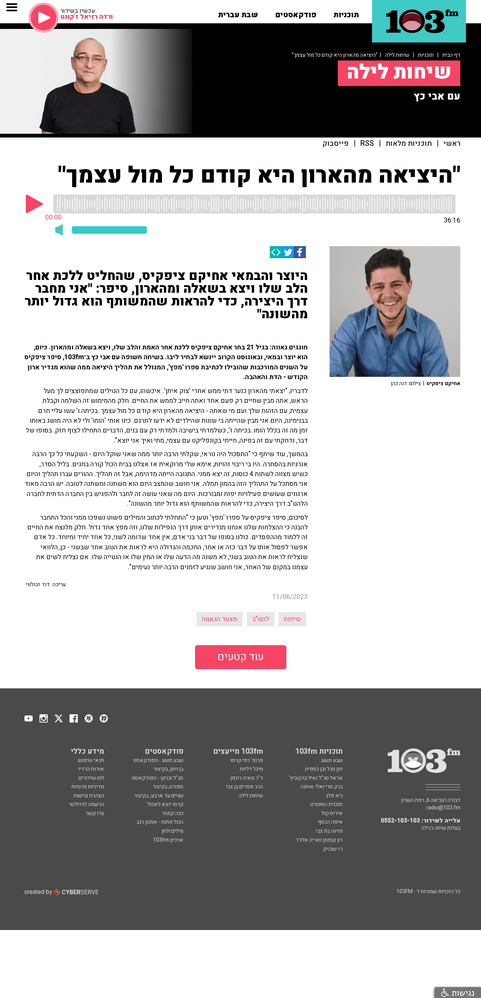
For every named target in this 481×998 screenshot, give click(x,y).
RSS (367, 144)
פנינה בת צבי (329, 831)
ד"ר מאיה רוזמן (246, 778)
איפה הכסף (330, 822)
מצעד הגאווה (219, 619)
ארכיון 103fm (168, 840)
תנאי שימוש (91, 760)
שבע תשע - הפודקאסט (158, 760)
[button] (346, 12)
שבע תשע (332, 760)
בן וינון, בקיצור (168, 769)
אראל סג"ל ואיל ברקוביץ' (316, 778)
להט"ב (260, 619)
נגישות (462, 992)
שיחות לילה (397, 55)
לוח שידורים (91, 778)
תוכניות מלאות (409, 144)
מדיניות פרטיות (87, 786)
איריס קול (332, 813)
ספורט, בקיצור (168, 786)
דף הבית (451, 55)
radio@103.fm (443, 807)
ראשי (451, 144)
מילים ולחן (172, 831)
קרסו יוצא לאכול (165, 804)
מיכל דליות (251, 769)
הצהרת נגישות (88, 795)
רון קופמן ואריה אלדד (319, 840)
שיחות (292, 619)
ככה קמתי (172, 813)
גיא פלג (334, 795)
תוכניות (426, 55)
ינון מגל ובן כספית (324, 769)
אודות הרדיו (91, 769)
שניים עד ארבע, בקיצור (158, 795)
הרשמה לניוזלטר (86, 804)
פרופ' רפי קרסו (246, 760)
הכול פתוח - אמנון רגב (159, 822)
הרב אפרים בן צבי (244, 786)
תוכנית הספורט (326, 804)
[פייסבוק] (300, 252)
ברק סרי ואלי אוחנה (322, 786)
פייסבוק (335, 144)
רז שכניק (333, 849)
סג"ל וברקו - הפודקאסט (157, 778)
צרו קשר (95, 813)
